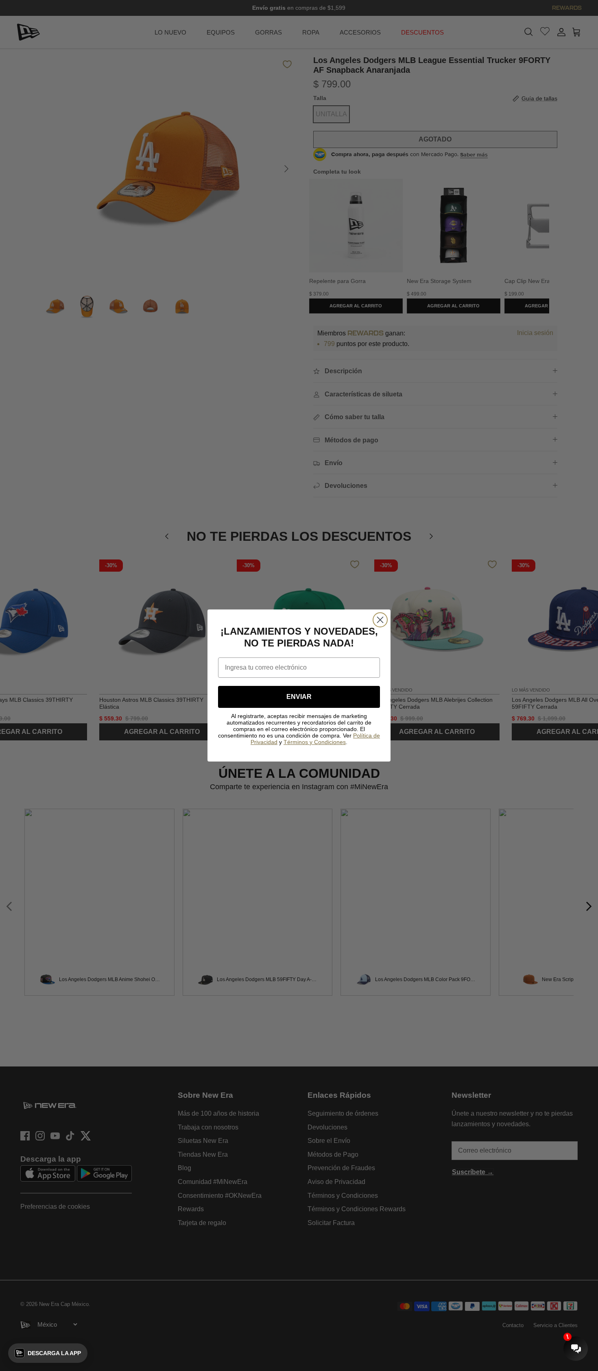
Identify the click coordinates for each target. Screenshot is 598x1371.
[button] (47, 1353)
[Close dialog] (380, 620)
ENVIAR (299, 696)
